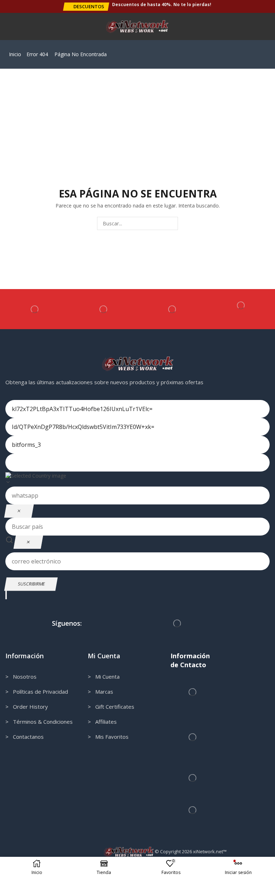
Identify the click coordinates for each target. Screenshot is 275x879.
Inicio (15, 54)
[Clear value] (19, 511)
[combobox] (137, 479)
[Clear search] (28, 542)
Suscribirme (30, 583)
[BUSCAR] (171, 223)
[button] (86, 7)
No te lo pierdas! (192, 4)
